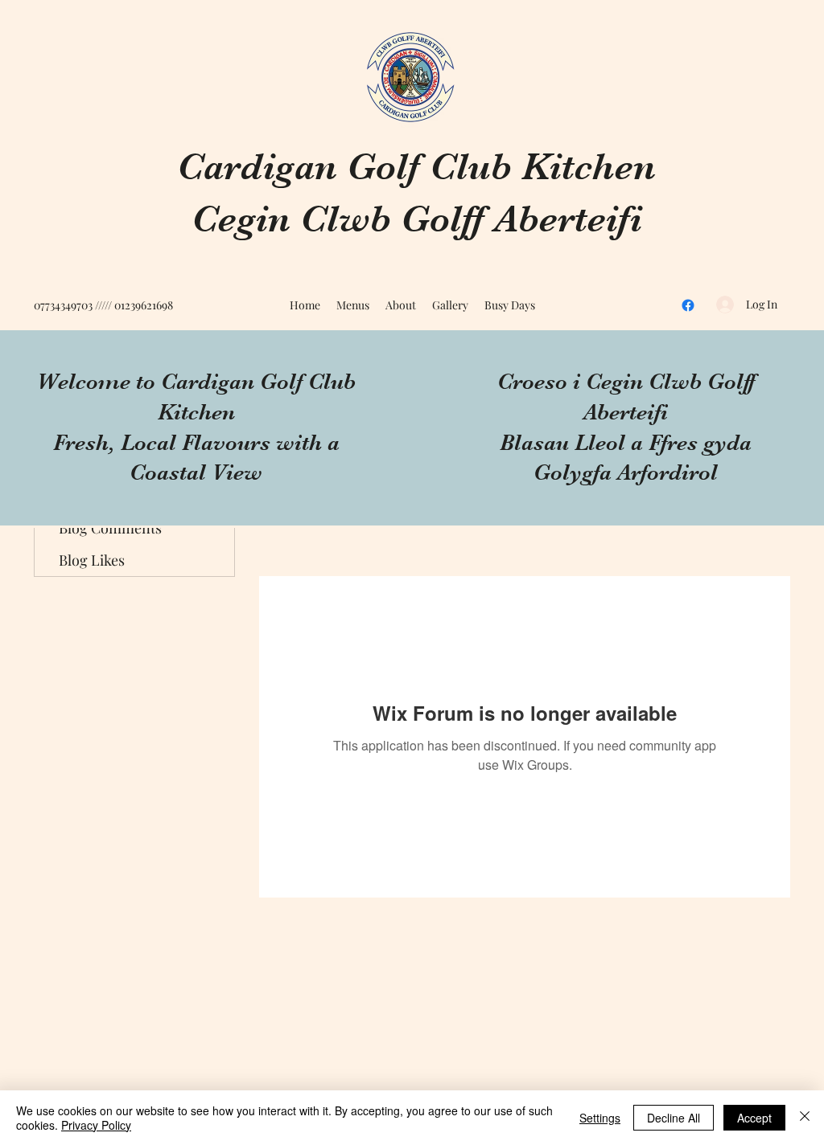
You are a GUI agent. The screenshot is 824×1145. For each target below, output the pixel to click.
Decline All (673, 1118)
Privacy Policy (96, 1125)
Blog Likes (92, 560)
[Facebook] (688, 305)
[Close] (804, 1117)
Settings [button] (599, 1118)
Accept (754, 1118)
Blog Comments (110, 528)
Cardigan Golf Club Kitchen (416, 167)
